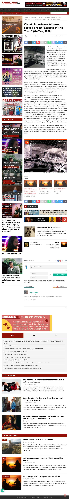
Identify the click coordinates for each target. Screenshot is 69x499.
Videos (35, 10)
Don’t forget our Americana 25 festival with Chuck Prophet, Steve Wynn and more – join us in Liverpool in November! (11, 131)
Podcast (57, 10)
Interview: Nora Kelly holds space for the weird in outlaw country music (43, 381)
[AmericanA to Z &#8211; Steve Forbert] (45, 183)
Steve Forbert (32, 206)
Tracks (41, 10)
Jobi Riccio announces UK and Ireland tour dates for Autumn (21, 365)
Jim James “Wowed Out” (10, 147)
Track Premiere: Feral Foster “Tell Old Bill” (15, 360)
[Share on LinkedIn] (34, 42)
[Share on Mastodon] (53, 42)
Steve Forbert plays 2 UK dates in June (60, 189)
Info (64, 10)
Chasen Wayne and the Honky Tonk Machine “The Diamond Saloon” (23, 368)
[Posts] (12, 335)
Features (17, 10)
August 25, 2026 (12, 136)
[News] (11, 464)
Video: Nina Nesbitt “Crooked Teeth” (38, 440)
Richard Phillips (40, 36)
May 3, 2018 (28, 479)
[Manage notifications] (65, 495)
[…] (63, 391)
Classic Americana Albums (53, 36)
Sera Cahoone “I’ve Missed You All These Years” (17, 357)
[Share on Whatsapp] (49, 42)
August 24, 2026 (28, 384)
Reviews (9, 10)
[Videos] (11, 446)
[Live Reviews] (11, 482)
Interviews (27, 10)
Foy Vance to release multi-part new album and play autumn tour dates (11, 163)
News (2, 10)
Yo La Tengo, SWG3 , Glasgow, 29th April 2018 (41, 476)
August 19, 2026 (28, 402)
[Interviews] (11, 386)
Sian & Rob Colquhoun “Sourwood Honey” (10, 178)
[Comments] (56, 335)
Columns (48, 10)
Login (65, 260)
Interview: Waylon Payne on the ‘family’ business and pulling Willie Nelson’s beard (43, 417)
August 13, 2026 (28, 421)
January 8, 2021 (30, 36)
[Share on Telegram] (57, 42)
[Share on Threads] (65, 42)
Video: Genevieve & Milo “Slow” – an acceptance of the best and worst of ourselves (27, 363)
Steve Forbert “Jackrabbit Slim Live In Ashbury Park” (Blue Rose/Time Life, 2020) (30, 190)
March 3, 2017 (28, 462)
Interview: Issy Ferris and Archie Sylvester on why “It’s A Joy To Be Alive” (43, 399)
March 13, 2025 (28, 442)
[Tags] (34, 335)
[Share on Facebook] (26, 42)
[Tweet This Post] (30, 42)
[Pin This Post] (38, 42)
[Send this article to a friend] (42, 42)
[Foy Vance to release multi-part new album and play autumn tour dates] (12, 266)
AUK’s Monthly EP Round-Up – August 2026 (12, 193)
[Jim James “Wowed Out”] (12, 146)
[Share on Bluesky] (61, 42)
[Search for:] (58, 13)
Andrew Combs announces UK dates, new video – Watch (43, 459)
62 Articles (57, 227)
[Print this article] (45, 42)
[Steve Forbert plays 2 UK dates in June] (60, 183)
